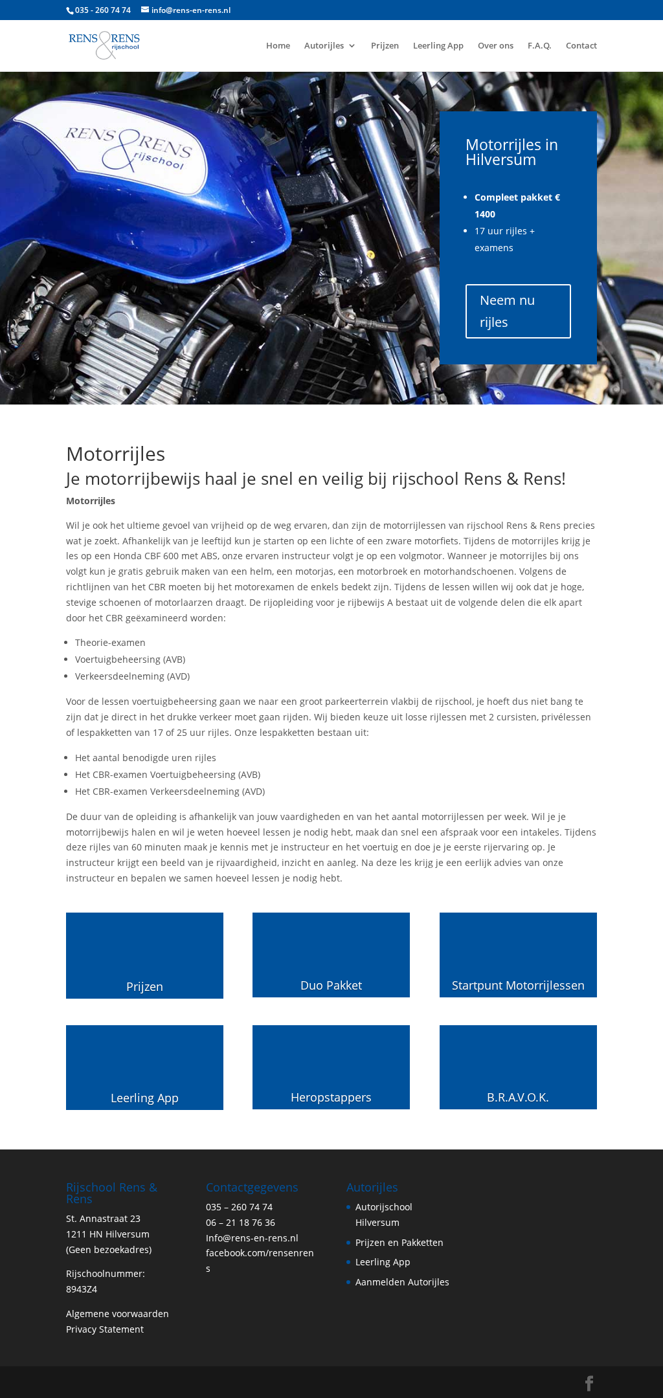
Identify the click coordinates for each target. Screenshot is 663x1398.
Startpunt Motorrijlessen (518, 985)
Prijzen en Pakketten (399, 1242)
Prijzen (385, 46)
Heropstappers (331, 1097)
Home (278, 46)
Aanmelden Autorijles (402, 1282)
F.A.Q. (540, 46)
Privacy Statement (105, 1329)
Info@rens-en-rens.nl (252, 1238)
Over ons (495, 46)
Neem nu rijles (507, 311)
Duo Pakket (331, 985)
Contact (581, 46)
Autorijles (324, 46)
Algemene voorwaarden (117, 1313)
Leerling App (438, 46)
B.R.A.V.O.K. (518, 1097)
